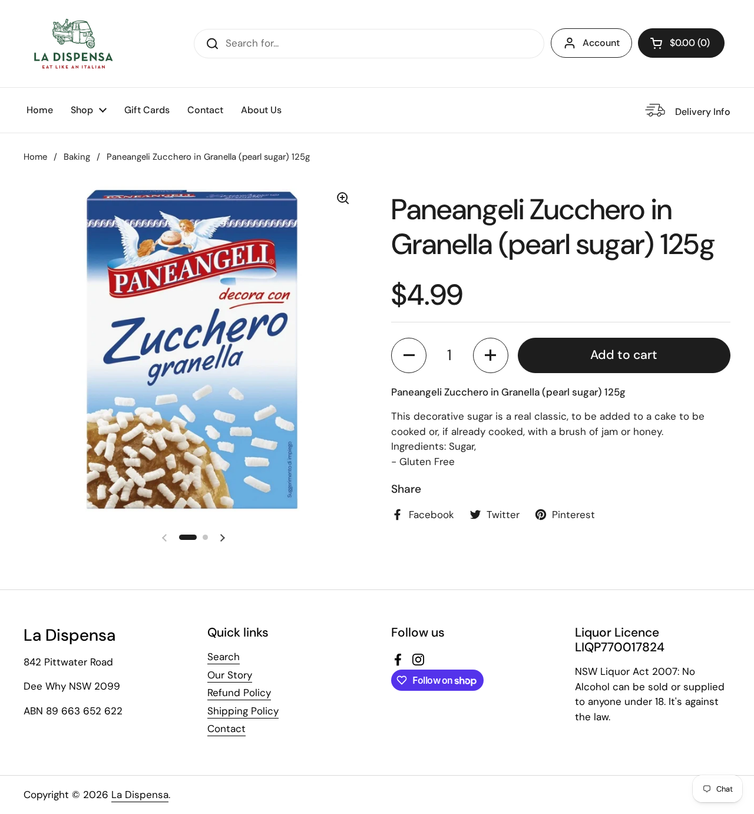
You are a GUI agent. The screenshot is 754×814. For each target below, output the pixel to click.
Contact (226, 728)
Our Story (229, 674)
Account (601, 43)
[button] (681, 43)
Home (35, 157)
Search (223, 656)
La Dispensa (139, 794)
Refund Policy (239, 692)
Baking (77, 157)
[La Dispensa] (73, 44)
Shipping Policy (243, 710)
